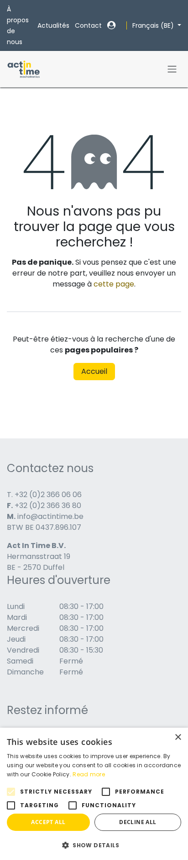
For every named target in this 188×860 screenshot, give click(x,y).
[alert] (94, 794)
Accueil (94, 371)
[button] (94, 845)
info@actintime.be (50, 516)
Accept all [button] (48, 822)
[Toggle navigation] (172, 69)
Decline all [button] (137, 822)
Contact (88, 25)
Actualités (53, 25)
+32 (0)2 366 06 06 (48, 494)
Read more (89, 774)
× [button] (177, 737)
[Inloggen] (111, 25)
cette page (114, 284)
